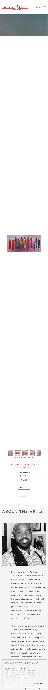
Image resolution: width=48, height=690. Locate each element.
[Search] (37, 7)
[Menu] (44, 7)
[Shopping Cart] (40, 7)
